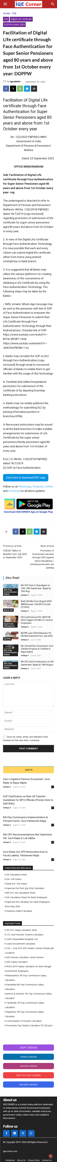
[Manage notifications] (50, 1156)
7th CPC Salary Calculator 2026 (21, 930)
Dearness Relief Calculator (19, 910)
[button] (5, 4)
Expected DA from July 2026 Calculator (25, 888)
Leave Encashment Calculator (20, 943)
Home (6, 13)
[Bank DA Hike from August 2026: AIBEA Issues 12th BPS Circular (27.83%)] (10, 603)
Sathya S (25, 595)
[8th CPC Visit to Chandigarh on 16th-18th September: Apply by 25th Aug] (10, 588)
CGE (14, 13)
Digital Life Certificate (21, 19)
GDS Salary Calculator (17, 961)
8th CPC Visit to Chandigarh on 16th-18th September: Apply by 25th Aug (36, 588)
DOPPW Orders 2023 (14, 24)
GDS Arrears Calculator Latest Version (25, 957)
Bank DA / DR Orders (16, 883)
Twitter (49, 486)
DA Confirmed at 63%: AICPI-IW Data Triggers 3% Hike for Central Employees (36, 620)
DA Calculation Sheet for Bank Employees (26, 897)
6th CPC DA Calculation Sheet (20, 892)
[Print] (34, 89)
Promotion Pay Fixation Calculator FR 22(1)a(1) (29, 1025)
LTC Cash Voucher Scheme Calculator (24, 934)
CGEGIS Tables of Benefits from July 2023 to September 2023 (15, 554)
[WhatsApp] (20, 89)
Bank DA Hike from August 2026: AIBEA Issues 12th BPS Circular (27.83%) (36, 604)
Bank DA (8, 609)
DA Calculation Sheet (16, 874)
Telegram (38, 486)
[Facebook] (6, 89)
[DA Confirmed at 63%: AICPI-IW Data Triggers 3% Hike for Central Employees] (10, 619)
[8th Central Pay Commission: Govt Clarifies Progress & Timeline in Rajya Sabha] (10, 648)
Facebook (14, 490)
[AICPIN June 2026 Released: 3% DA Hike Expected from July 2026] (10, 635)
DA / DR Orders (14, 879)
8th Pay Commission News (10, 591)
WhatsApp (25, 486)
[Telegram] (27, 89)
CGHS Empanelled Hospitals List (22, 939)
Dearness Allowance (9, 624)
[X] (13, 89)
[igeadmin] (5, 81)
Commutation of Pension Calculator (24, 1020)
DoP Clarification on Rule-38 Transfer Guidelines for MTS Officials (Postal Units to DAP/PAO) (28, 800)
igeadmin (15, 81)
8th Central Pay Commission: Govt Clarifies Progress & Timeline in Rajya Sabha (37, 649)
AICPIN (7, 638)
